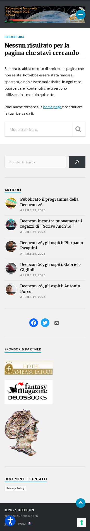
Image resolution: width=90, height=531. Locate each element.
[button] (10, 520)
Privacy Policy (15, 488)
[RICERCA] (78, 129)
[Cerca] (77, 162)
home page (52, 106)
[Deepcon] (45, 14)
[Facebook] (33, 322)
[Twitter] (45, 322)
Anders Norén (27, 516)
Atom (23, 524)
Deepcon (26, 510)
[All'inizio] (80, 503)
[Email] (56, 323)
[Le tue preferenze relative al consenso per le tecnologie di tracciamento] (81, 522)
